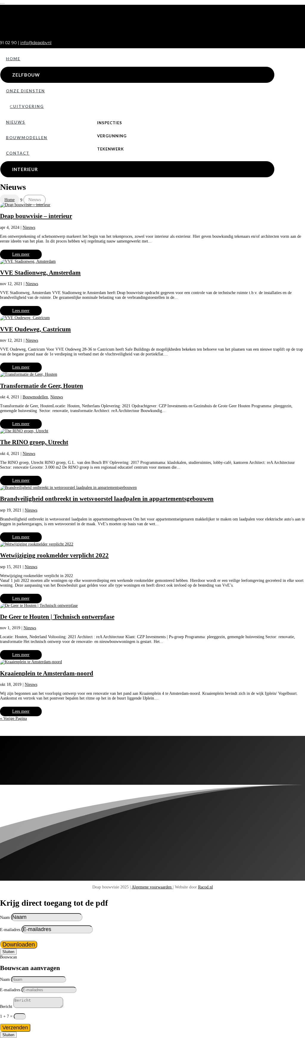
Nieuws (29, 227)
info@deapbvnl (36, 42)
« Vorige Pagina (13, 718)
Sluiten (8, 952)
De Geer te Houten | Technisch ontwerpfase (57, 616)
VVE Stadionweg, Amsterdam (40, 272)
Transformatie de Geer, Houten (41, 385)
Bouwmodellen (35, 397)
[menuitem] (137, 58)
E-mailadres (10, 929)
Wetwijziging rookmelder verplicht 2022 (54, 555)
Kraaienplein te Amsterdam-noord (46, 673)
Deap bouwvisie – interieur (36, 216)
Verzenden (15, 1028)
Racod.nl (205, 887)
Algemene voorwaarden (152, 887)
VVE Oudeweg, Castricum (35, 329)
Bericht (6, 1006)
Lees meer (20, 254)
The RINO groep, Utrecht (34, 442)
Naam (5, 917)
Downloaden (18, 944)
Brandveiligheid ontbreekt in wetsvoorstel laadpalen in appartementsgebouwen (107, 498)
